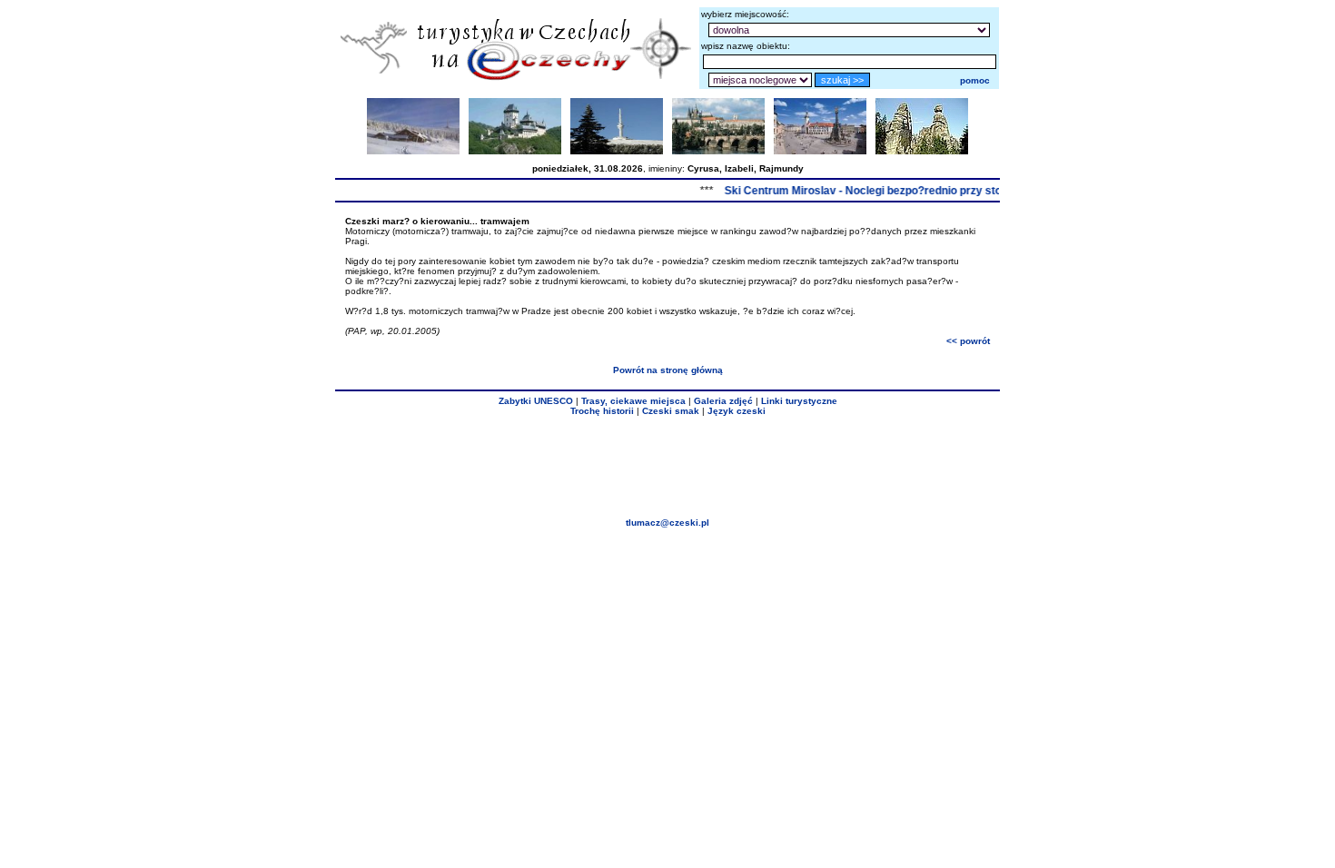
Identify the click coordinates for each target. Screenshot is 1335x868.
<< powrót (968, 341)
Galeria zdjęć (723, 401)
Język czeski (736, 411)
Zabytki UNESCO (536, 401)
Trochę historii (602, 411)
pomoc (975, 80)
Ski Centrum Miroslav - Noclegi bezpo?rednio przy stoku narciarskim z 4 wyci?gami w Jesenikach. (971, 190)
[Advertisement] (667, 467)
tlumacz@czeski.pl (667, 523)
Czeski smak (670, 411)
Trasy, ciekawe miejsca (633, 401)
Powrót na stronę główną (668, 370)
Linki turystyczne (799, 401)
